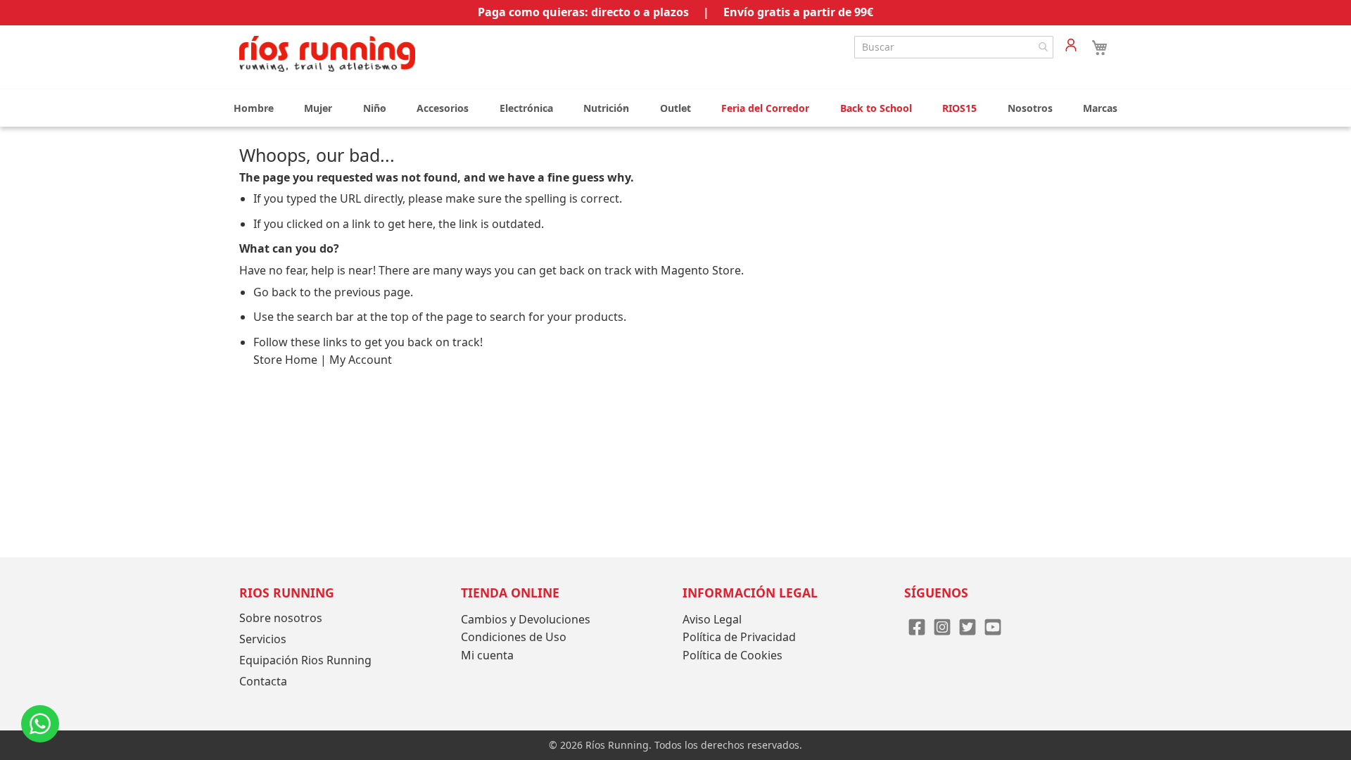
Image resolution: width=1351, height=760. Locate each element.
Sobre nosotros (280, 618)
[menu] (675, 108)
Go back (275, 292)
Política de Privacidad (739, 637)
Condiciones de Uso (513, 637)
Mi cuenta (487, 655)
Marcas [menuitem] (1100, 108)
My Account (360, 359)
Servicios (262, 639)
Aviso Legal (712, 619)
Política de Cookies (732, 655)
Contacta (263, 681)
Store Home (285, 359)
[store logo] (327, 54)
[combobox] (953, 47)
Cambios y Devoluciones (525, 619)
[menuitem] (254, 108)
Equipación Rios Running (305, 660)
